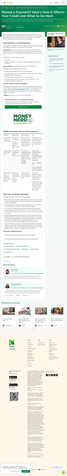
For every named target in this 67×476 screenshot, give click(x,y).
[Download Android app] (13, 385)
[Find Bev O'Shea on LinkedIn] (16, 271)
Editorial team (31, 360)
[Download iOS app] (13, 377)
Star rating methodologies (31, 357)
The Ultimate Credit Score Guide (11, 249)
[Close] (65, 465)
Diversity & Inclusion (30, 351)
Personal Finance (8, 252)
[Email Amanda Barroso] (12, 286)
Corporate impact (32, 348)
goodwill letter (16, 155)
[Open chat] (63, 472)
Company (30, 342)
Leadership (30, 344)
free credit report (17, 95)
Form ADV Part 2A (35, 430)
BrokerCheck (30, 434)
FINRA (33, 427)
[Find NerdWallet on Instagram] (52, 375)
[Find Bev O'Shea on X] (12, 271)
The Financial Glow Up (9, 246)
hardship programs (33, 225)
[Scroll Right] (64, 318)
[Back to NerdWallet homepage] (2, 8)
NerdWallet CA (44, 469)
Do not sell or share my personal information (53, 358)
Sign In (57, 2)
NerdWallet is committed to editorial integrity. (55, 50)
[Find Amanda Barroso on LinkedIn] (14, 286)
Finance (7, 7)
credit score (16, 73)
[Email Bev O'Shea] (14, 271)
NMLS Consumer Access (32, 389)
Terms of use (52, 342)
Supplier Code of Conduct (53, 345)
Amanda (16, 284)
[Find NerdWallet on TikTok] (57, 375)
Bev (15, 269)
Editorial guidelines (30, 354)
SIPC (36, 427)
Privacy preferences (51, 354)
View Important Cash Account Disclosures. (35, 441)
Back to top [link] (8, 261)
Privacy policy (52, 347)
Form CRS (30, 430)
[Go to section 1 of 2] (32, 329)
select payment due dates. (31, 199)
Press (29, 362)
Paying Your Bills (34, 249)
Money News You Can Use (23, 246)
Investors (30, 365)
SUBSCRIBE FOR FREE (23, 106)
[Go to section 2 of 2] (34, 329)
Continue (25, 471)
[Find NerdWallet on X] (47, 375)
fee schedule (34, 433)
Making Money (25, 249)
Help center (41, 342)
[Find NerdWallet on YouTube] (49, 375)
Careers (29, 346)
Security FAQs (41, 344)
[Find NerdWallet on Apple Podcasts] (54, 375)
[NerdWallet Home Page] (8, 3)
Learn (12, 7)
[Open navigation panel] (2, 3)
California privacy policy (53, 350)
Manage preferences (14, 471)
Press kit (30, 363)
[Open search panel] (51, 2)
